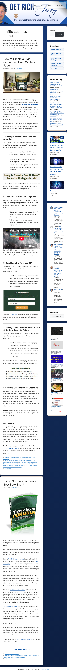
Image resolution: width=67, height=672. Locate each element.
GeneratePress (45, 669)
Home (35, 5)
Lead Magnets (29, 463)
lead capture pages (20, 463)
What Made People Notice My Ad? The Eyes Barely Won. (56, 91)
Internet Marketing (10, 457)
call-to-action (8, 460)
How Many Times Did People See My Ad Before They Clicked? (56, 84)
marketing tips (7, 465)
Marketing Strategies (22, 655)
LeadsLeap (13, 314)
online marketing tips (34, 655)
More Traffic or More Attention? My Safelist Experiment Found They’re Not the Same (56, 105)
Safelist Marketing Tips (56, 54)
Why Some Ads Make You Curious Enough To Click (56, 119)
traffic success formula (19, 657)
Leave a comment (9, 658)
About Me (50, 5)
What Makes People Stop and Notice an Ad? (56, 124)
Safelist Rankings (56, 49)
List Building (18, 457)
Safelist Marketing (26, 457)
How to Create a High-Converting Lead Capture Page (19, 62)
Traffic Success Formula (29, 104)
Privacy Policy (60, 5)
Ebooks (7, 654)
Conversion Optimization (19, 460)
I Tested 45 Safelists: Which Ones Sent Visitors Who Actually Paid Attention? (57, 114)
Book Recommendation (11, 655)
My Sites (43, 5)
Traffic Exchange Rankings (56, 59)
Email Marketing (14, 462)
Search (52, 31)
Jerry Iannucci (58, 207)
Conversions (29, 460)
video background (16, 467)
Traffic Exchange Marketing (56, 64)
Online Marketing (15, 465)
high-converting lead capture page (28, 462)
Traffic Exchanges (30, 465)
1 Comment (8, 468)
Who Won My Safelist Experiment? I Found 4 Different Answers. (56, 97)
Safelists (23, 465)
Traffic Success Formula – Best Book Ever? (19, 483)
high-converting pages (9, 463)
